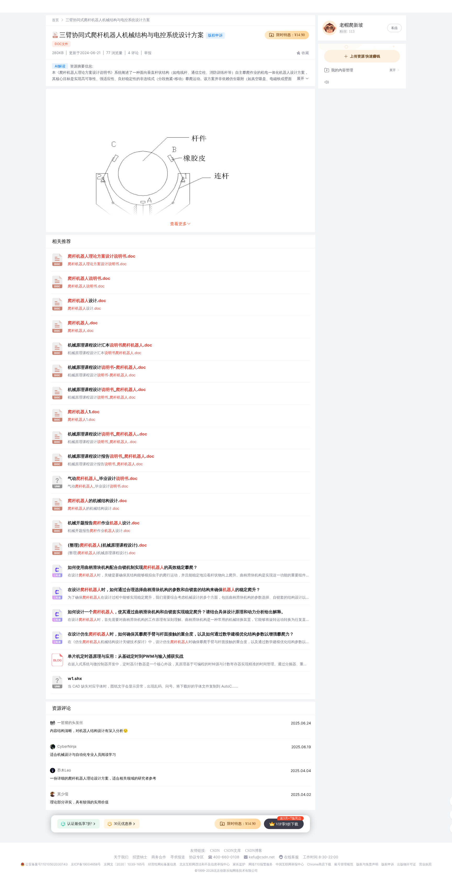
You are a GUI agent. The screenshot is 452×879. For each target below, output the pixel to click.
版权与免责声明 (367, 864)
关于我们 (121, 857)
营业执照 (425, 864)
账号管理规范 (343, 864)
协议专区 (196, 857)
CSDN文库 (232, 851)
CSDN (215, 851)
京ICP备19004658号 (86, 864)
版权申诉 (215, 35)
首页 (55, 20)
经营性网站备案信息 (162, 864)
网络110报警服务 (260, 864)
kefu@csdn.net (262, 857)
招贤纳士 (140, 857)
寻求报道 (177, 857)
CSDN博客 (253, 851)
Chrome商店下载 (319, 864)
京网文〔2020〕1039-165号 (124, 864)
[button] (303, 78)
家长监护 (239, 864)
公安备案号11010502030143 (46, 864)
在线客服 (291, 857)
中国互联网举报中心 (290, 864)
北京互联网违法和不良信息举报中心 (204, 864)
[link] (55, 20)
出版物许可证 (406, 864)
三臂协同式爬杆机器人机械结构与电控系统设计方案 (131, 35)
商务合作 (158, 857)
